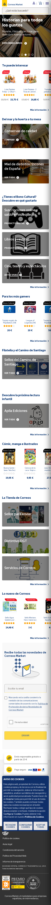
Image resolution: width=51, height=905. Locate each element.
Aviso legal (7, 844)
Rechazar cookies (10, 826)
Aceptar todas (40, 826)
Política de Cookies (34, 817)
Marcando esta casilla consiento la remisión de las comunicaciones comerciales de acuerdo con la (28, 703)
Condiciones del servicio (13, 850)
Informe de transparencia (14, 861)
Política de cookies (11, 838)
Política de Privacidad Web (14, 856)
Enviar (25, 735)
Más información (38, 110)
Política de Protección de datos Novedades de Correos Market (28, 706)
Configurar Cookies (25, 826)
